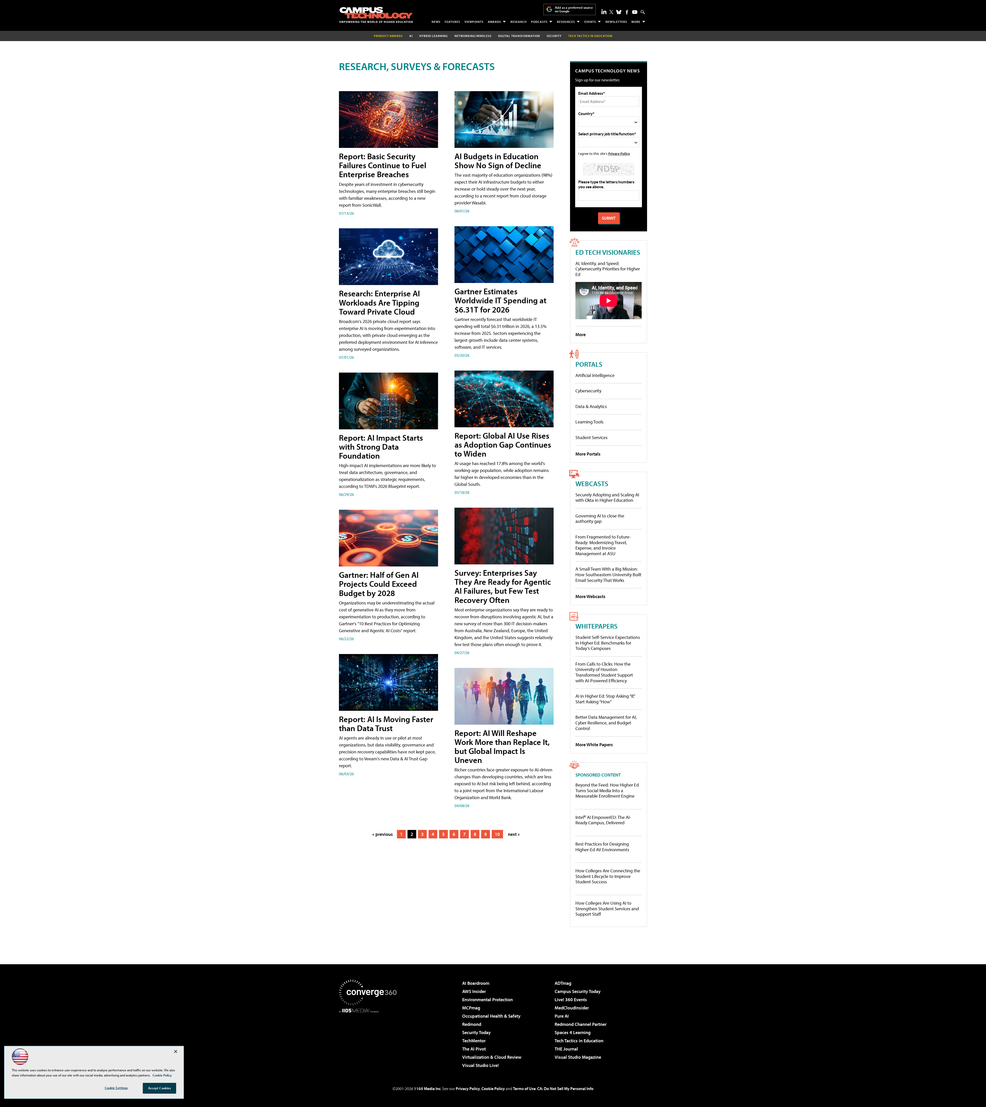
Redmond (471, 1024)
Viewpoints (473, 22)
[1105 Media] (370, 1039)
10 (497, 834)
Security (554, 36)
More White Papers (594, 745)
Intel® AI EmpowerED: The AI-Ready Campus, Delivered (603, 820)
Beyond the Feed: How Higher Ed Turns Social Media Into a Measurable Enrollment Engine (607, 790)
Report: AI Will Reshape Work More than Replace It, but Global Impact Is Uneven (502, 746)
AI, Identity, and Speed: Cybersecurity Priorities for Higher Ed (607, 268)
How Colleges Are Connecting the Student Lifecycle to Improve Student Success (607, 876)
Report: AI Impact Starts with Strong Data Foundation (381, 446)
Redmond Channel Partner (580, 1024)
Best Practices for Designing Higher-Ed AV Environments (602, 846)
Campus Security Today (578, 991)
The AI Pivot (474, 1049)
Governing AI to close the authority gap (599, 518)
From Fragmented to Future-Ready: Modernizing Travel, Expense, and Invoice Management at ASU (603, 545)
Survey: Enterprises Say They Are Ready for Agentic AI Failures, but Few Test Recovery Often (502, 586)
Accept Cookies (159, 1088)
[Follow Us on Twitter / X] (611, 12)
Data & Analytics (591, 406)
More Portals (588, 454)
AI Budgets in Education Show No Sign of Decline (497, 160)
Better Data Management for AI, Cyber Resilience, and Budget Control (606, 722)
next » (514, 834)
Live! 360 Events (571, 999)
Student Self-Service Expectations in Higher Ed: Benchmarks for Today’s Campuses (607, 642)
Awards (494, 22)
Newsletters (616, 22)
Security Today (476, 1032)
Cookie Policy (493, 1088)
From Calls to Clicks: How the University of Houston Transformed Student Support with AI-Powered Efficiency (604, 672)
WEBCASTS (591, 483)
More (635, 22)
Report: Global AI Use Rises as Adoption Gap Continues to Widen (502, 444)
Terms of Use (524, 1088)
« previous (382, 834)
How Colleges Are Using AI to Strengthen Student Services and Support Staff (607, 908)
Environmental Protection (487, 999)
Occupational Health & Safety (491, 1016)
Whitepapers (596, 625)
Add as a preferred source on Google (574, 9)
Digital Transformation (519, 36)
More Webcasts (590, 596)
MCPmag (471, 1008)
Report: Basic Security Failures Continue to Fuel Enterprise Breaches (382, 165)
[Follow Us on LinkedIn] (603, 11)
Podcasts (539, 22)
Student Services (591, 437)
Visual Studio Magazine (578, 1057)
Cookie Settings (116, 1088)
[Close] (175, 1051)
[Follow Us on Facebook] (626, 12)
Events (590, 22)
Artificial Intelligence (594, 375)
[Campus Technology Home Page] (376, 15)
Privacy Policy (619, 153)
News (436, 22)
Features (452, 22)
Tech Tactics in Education (579, 1041)
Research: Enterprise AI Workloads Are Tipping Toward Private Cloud (379, 302)
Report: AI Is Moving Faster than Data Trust (386, 723)
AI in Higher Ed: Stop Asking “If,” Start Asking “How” (605, 699)
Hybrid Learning (433, 36)
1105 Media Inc (427, 1088)
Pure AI (562, 1016)
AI (411, 36)
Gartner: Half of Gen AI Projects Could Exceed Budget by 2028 (379, 584)
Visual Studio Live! (480, 1065)
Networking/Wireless (472, 36)
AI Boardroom (475, 983)
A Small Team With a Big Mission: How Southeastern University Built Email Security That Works (608, 574)
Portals (588, 363)
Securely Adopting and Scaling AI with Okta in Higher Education (607, 497)
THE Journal (566, 1049)
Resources (566, 22)
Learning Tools (589, 422)
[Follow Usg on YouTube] (634, 12)
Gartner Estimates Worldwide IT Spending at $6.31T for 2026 (500, 300)
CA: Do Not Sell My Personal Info (565, 1088)
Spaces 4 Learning (573, 1032)
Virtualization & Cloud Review (491, 1057)
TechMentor (474, 1041)
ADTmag (563, 983)
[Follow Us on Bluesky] (618, 12)
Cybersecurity (588, 391)
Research (518, 22)
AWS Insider (474, 991)
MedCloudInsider (572, 1008)
